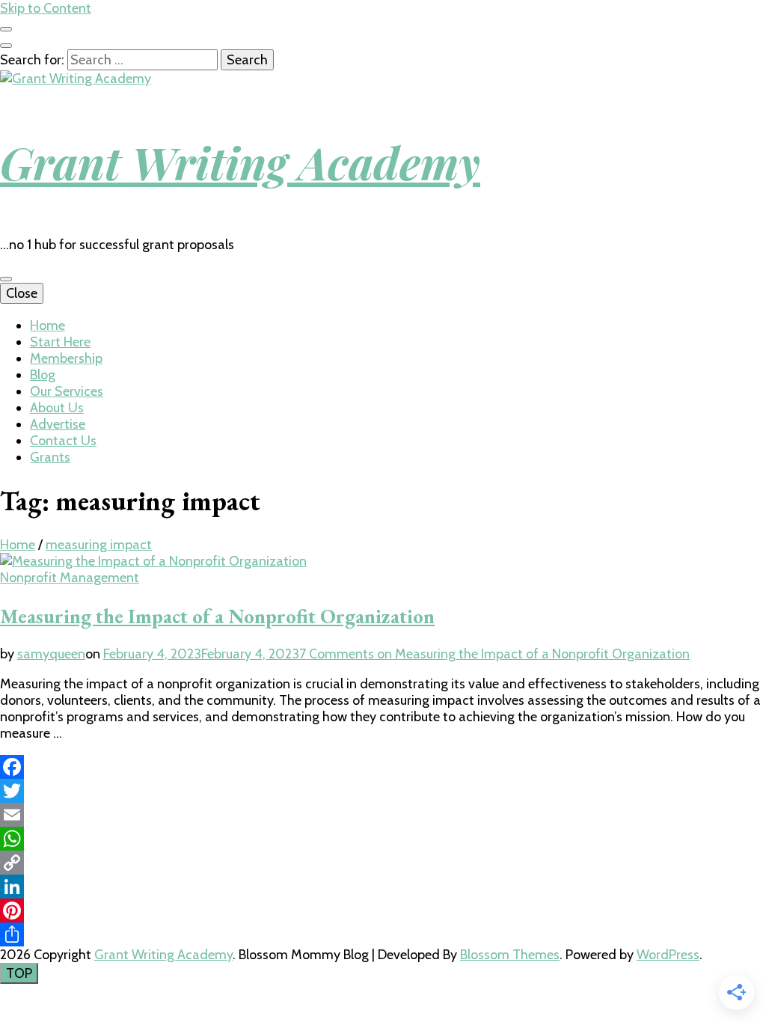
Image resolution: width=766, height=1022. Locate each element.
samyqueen (51, 654)
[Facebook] (383, 767)
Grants (50, 457)
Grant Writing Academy (240, 162)
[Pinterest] (383, 910)
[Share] (383, 934)
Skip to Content (45, 8)
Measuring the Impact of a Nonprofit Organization (217, 616)
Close (21, 293)
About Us (57, 408)
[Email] (383, 815)
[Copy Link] (383, 863)
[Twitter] (383, 791)
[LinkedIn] (383, 887)
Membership (66, 358)
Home (47, 325)
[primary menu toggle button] (6, 279)
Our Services (66, 391)
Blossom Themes (510, 954)
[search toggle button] (6, 45)
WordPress (668, 954)
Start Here (60, 342)
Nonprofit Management (69, 577)
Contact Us (63, 440)
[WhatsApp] (383, 839)
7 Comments (494, 654)
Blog (42, 375)
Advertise (57, 424)
